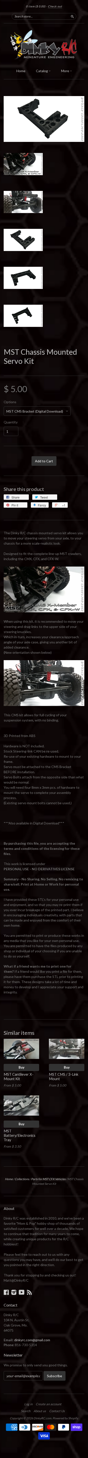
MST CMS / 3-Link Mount (63, 1076)
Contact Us (57, 1411)
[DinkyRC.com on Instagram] (14, 1292)
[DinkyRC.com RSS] (29, 1292)
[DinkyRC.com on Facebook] (6, 1292)
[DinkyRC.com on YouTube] (21, 1292)
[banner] (44, 44)
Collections (22, 1179)
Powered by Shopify (65, 1418)
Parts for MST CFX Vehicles (48, 1179)
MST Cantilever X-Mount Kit (18, 1076)
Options (10, 402)
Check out (55, 6)
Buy (21, 1067)
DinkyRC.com (42, 1418)
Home (20, 71)
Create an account (48, 1404)
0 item (35, 6)
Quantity (11, 422)
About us (39, 1411)
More (65, 71)
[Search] (72, 16)
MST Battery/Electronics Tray (19, 1135)
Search (25, 1411)
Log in (28, 1404)
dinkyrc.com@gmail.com (32, 1340)
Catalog (42, 71)
